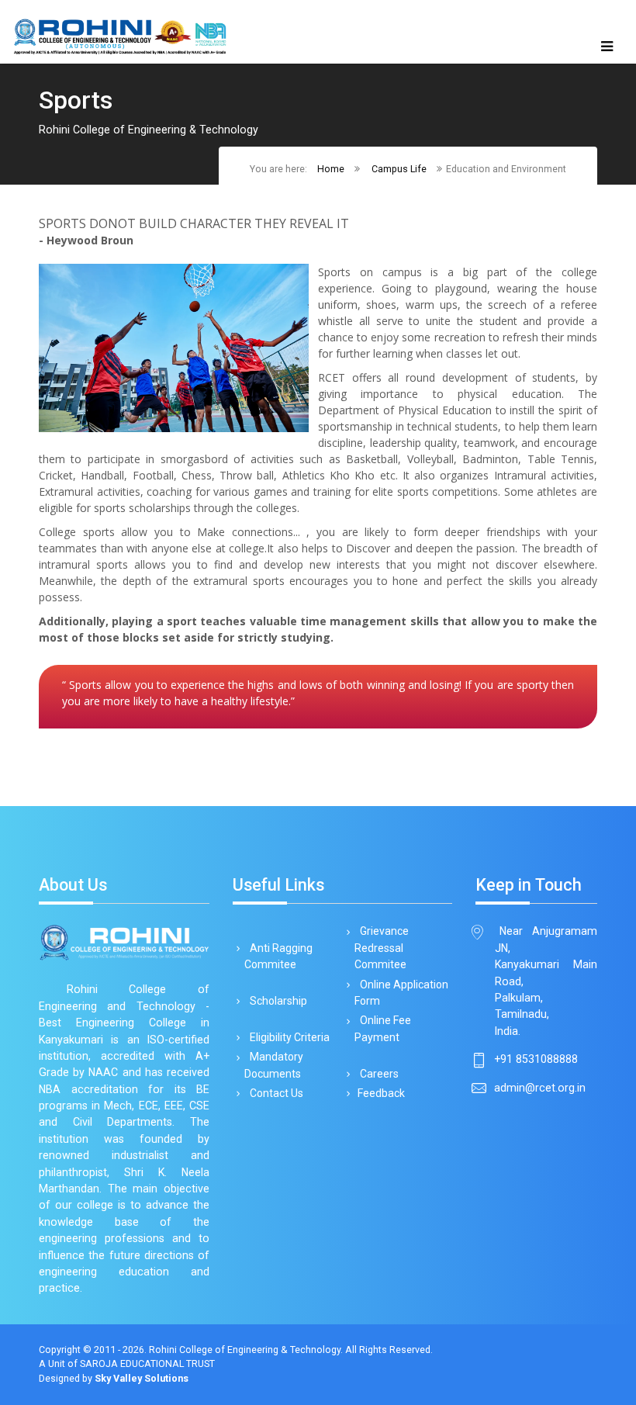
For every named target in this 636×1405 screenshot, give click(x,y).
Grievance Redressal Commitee (381, 948)
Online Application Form (401, 992)
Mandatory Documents (273, 1064)
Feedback (381, 1093)
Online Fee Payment (382, 1028)
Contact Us (275, 1093)
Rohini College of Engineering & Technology (244, 1349)
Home (330, 169)
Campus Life (399, 169)
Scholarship (277, 1001)
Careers (378, 1074)
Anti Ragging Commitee (278, 956)
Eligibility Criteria (288, 1037)
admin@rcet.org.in (540, 1087)
